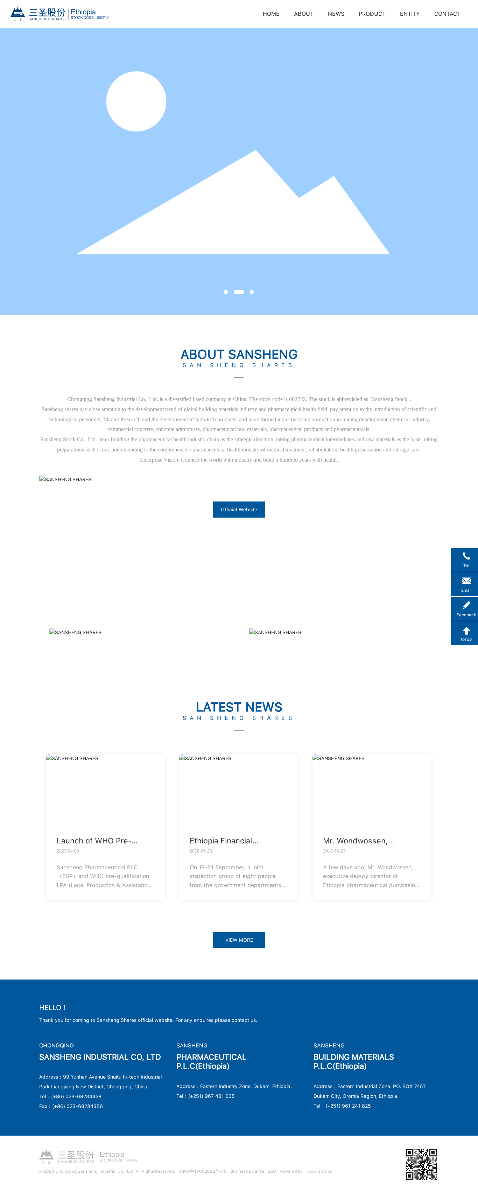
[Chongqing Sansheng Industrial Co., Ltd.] (59, 13)
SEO (272, 1171)
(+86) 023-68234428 (76, 1096)
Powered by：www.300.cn (306, 1171)
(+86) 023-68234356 (77, 1106)
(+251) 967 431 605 (211, 1096)
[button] (226, 292)
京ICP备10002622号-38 (203, 1171)
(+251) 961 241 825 (348, 1106)
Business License (247, 1171)
